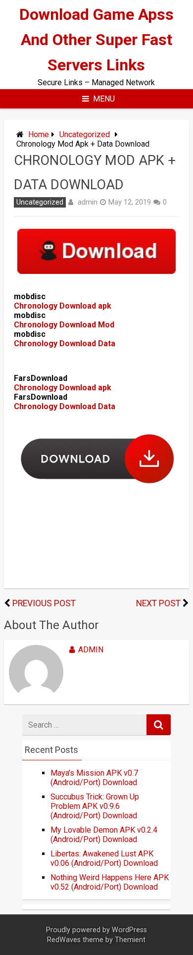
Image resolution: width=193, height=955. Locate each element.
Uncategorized (84, 134)
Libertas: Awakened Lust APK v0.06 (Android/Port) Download (104, 858)
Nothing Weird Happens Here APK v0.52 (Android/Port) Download (109, 882)
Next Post (158, 603)
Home (38, 134)
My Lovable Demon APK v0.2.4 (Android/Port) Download (103, 834)
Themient (130, 940)
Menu (104, 99)
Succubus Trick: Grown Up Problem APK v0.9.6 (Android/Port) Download (94, 806)
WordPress (129, 930)
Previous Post (44, 603)
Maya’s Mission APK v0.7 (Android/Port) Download (94, 777)
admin (87, 202)
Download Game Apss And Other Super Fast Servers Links (96, 39)
